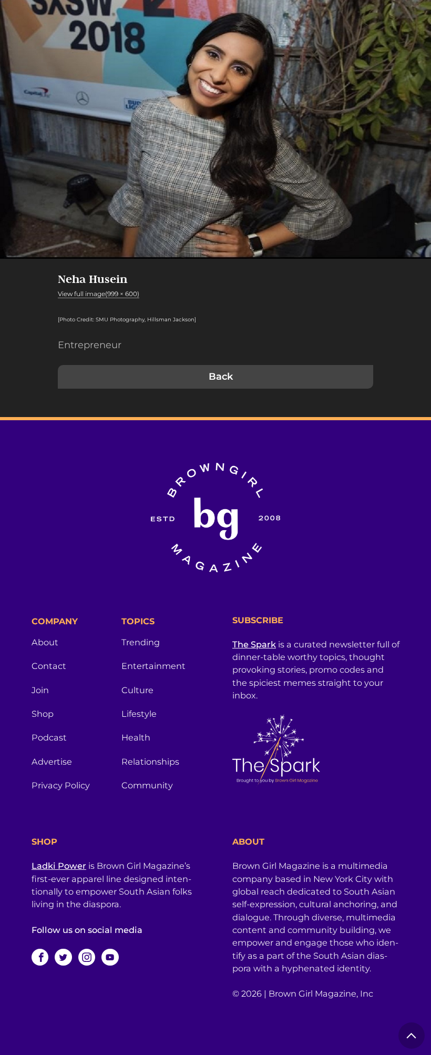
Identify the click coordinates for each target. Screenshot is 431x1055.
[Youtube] (109, 957)
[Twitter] (63, 957)
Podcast (49, 737)
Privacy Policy (61, 785)
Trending (140, 642)
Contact (49, 666)
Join (40, 690)
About (45, 642)
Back (221, 376)
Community (147, 785)
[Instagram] (86, 957)
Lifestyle (139, 713)
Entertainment (153, 666)
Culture (137, 690)
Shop (43, 713)
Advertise (52, 761)
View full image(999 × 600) (98, 294)
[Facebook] (40, 957)
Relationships (150, 761)
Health (135, 737)
